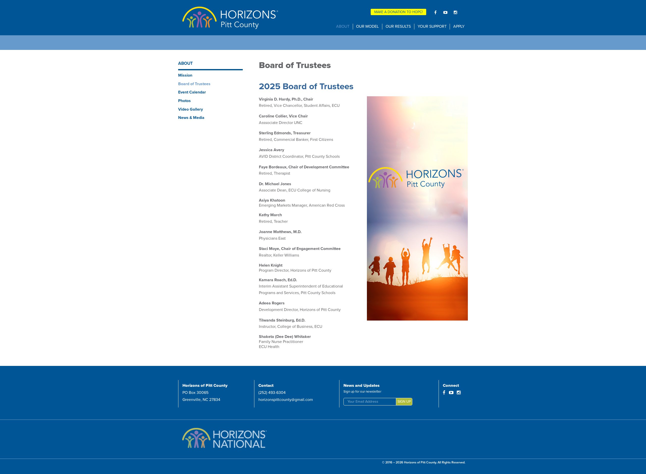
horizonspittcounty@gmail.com (285, 399)
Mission (185, 75)
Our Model (367, 26)
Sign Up (404, 401)
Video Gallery (190, 109)
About (342, 26)
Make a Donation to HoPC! (398, 12)
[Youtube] (445, 12)
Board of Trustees (194, 83)
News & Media (191, 117)
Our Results (398, 26)
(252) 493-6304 (272, 392)
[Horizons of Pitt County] (230, 18)
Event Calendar (192, 92)
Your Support (432, 26)
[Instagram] (455, 12)
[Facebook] (435, 12)
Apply (459, 26)
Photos (184, 100)
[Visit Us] (228, 439)
